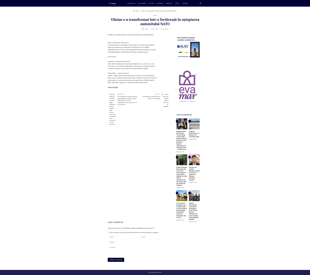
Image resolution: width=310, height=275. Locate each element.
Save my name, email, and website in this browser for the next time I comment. (134, 232)
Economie (160, 3)
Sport (177, 3)
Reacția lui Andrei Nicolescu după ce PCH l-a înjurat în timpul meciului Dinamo (194, 173)
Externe (185, 3)
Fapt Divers (142, 3)
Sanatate (169, 3)
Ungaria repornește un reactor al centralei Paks (194, 134)
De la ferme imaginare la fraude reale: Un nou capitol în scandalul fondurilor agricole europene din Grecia (181, 210)
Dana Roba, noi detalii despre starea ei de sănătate (151, 96)
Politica (151, 3)
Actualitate (131, 3)
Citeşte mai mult (113, 87)
